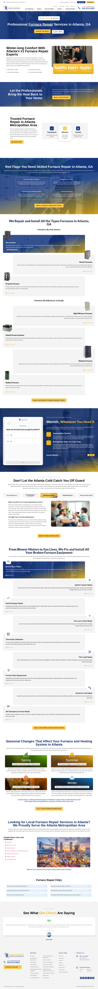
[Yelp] (88, 978)
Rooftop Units (46, 975)
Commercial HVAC (70, 9)
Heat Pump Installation (47, 964)
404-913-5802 (88, 8)
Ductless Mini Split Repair (48, 966)
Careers (60, 962)
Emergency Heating (34, 973)
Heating (39, 9)
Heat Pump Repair (47, 959)
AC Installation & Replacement (33, 959)
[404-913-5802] (79, 8)
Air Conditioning (29, 9)
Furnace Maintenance (34, 977)
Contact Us (61, 965)
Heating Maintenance (34, 966)
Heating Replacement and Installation (35, 970)
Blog (67, 6)
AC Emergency (33, 962)
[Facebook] (88, 455)
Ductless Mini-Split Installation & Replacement (48, 970)
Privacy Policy (62, 969)
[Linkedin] (93, 978)
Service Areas (62, 967)
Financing (55, 6)
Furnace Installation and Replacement (48, 956)
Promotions (61, 6)
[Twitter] (91, 455)
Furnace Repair (33, 975)
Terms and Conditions (63, 972)
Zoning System (46, 977)
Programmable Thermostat (48, 973)
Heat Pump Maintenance (48, 962)
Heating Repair (33, 964)
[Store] (86, 978)
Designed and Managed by (85, 986)
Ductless (59, 9)
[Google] (93, 455)
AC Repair (32, 955)
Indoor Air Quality (49, 9)
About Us (73, 6)
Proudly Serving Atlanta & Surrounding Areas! (15, 2)
